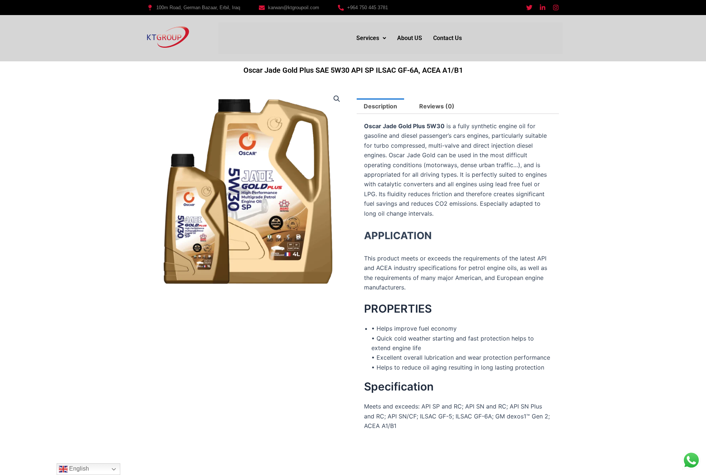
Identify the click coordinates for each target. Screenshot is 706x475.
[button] (371, 38)
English (78, 468)
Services (367, 38)
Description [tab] (380, 106)
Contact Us (447, 38)
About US (409, 38)
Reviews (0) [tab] (436, 106)
